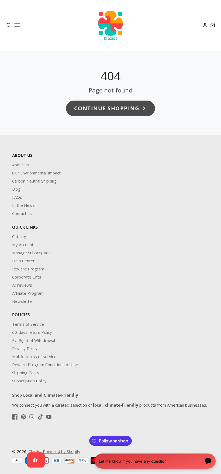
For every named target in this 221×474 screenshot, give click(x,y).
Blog (16, 189)
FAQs (17, 197)
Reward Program (28, 269)
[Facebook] (15, 417)
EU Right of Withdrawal (33, 340)
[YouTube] (48, 417)
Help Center (23, 260)
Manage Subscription (31, 252)
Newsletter (22, 301)
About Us (20, 164)
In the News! (24, 205)
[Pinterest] (23, 417)
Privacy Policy (24, 348)
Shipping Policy (25, 372)
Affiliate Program (28, 293)
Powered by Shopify (61, 451)
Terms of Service (28, 324)
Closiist (35, 451)
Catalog (19, 236)
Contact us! (22, 213)
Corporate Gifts (26, 277)
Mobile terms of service (34, 356)
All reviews (22, 285)
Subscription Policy (29, 380)
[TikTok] (40, 417)
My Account (22, 244)
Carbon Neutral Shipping (34, 181)
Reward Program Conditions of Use (45, 364)
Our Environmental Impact (36, 173)
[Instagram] (31, 417)
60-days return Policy (32, 332)
